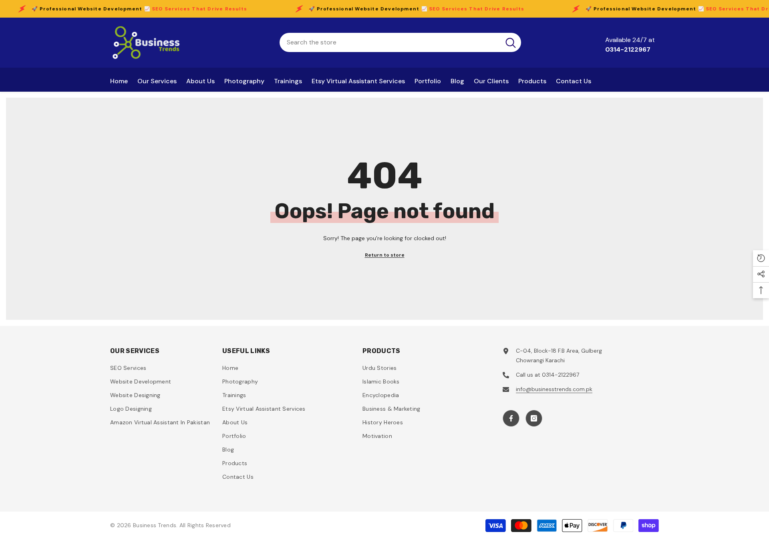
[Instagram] (533, 418)
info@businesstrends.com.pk (554, 389)
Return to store (385, 255)
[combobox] (390, 42)
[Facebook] (511, 418)
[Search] (400, 42)
